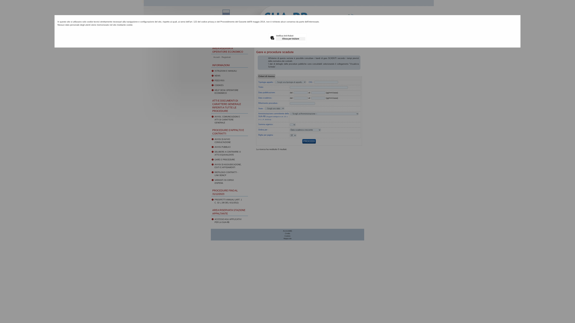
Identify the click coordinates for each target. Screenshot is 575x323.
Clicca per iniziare (290, 39)
